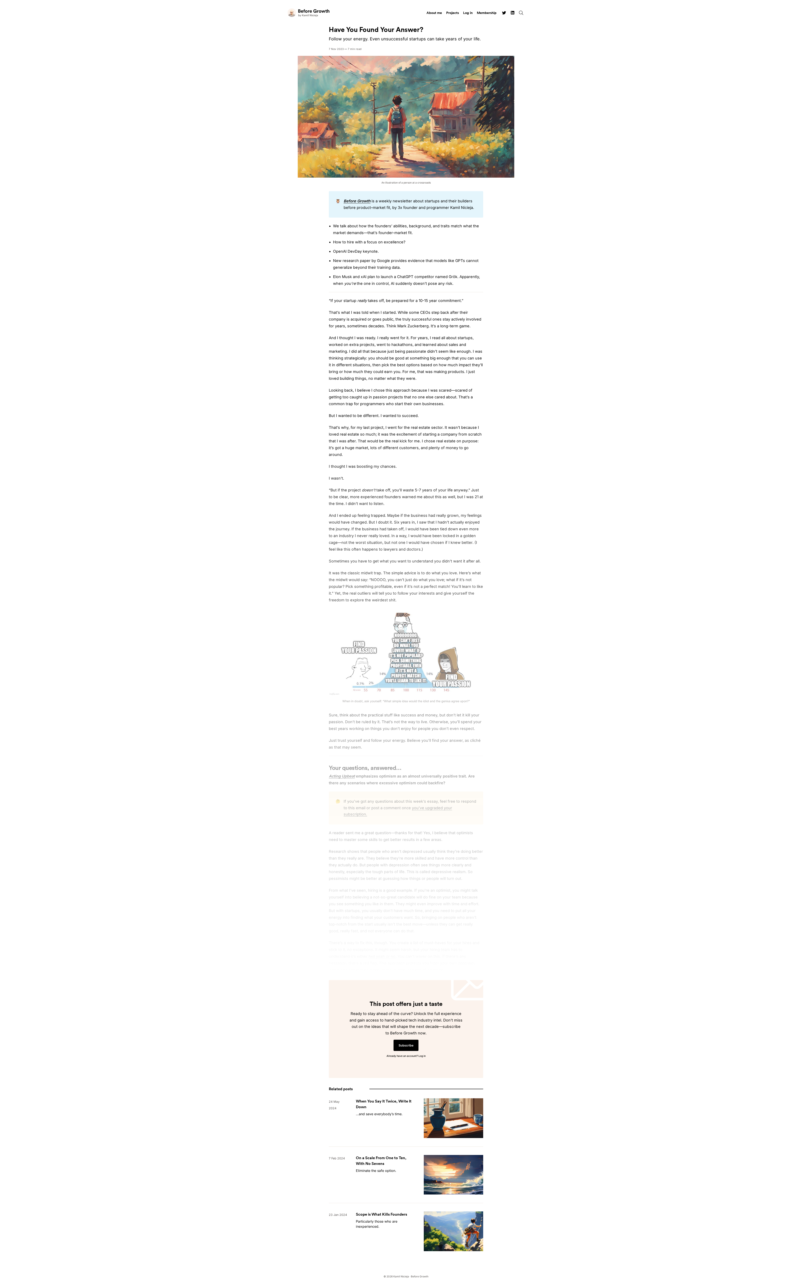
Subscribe (406, 1045)
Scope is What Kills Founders (381, 1214)
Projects (452, 13)
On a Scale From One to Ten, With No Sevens (381, 1160)
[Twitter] (504, 12)
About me (434, 13)
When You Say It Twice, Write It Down (383, 1104)
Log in (468, 13)
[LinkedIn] (512, 12)
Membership (487, 13)
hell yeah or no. (382, 956)
